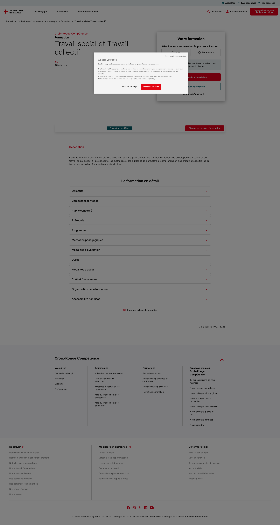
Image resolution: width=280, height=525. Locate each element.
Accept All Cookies (151, 87)
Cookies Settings (129, 87)
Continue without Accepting (175, 56)
